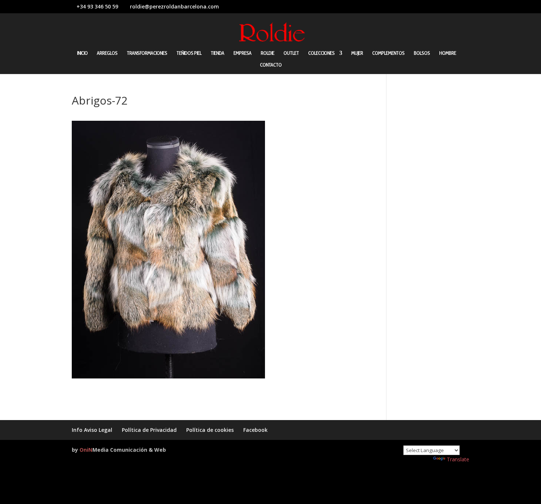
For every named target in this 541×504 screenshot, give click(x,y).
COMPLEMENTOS (388, 53)
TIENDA (217, 53)
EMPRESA (242, 53)
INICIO (82, 53)
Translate (458, 459)
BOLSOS (422, 53)
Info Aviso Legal (92, 429)
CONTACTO (271, 65)
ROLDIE (267, 53)
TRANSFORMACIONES (147, 53)
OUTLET (291, 53)
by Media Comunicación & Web (119, 449)
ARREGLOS (107, 53)
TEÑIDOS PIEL (188, 53)
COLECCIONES (321, 53)
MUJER (357, 53)
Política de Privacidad (149, 429)
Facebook (255, 429)
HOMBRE (447, 53)
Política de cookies (210, 429)
